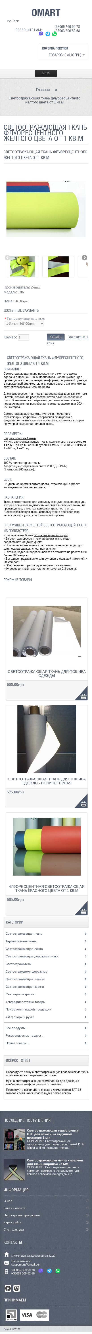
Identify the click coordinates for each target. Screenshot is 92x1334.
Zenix (35, 287)
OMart (46, 12)
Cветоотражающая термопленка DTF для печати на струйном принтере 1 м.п (52, 1134)
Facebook (8, 1288)
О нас (8, 1201)
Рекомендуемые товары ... (25, 1035)
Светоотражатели (19, 964)
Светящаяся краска (20, 994)
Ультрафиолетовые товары (26, 1002)
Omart (7, 1329)
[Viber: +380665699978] (41, 34)
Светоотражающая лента (25, 949)
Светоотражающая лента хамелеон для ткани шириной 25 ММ (55, 1162)
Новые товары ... (18, 1043)
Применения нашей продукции (29, 1009)
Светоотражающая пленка (26, 979)
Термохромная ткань (21, 941)
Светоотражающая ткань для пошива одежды (47, 674)
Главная (43, 90)
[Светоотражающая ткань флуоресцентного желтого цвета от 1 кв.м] (46, 250)
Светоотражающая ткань (24, 933)
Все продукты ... (17, 1028)
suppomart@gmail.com (26, 1264)
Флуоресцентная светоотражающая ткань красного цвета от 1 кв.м (47, 889)
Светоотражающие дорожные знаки (32, 956)
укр (16, 20)
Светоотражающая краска (25, 986)
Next (84, 258)
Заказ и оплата (14, 1208)
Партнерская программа (22, 1215)
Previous (7, 258)
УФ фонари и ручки (20, 1017)
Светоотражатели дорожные (27, 971)
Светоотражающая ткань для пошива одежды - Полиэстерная (47, 781)
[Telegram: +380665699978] (48, 34)
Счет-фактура (14, 1229)
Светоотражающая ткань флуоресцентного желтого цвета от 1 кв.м (44, 100)
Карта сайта (12, 1222)
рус (9, 20)
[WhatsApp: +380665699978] (54, 34)
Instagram (16, 1288)
